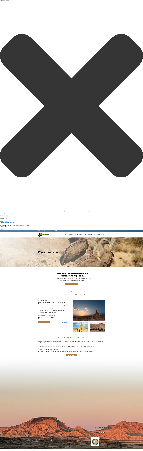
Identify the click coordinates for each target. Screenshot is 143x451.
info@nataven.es (101, 430)
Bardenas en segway (69, 234)
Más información (65, 322)
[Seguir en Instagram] (102, 433)
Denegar (5, 225)
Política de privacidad (4, 228)
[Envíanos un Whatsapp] (104, 234)
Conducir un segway (78, 234)
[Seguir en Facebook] (97, 433)
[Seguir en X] (99, 433)
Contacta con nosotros (70, 284)
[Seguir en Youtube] (104, 433)
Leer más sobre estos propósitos (6, 223)
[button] (71, 105)
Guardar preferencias (19, 225)
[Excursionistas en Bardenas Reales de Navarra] (80, 327)
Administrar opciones (4, 220)
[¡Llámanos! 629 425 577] (101, 234)
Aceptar (1, 225)
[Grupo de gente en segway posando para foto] (97, 327)
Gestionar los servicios (4, 221)
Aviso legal (2, 229)
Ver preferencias (11, 225)
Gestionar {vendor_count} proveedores (7, 222)
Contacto (98, 234)
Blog (94, 234)
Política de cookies (3, 226)
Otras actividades (87, 234)
